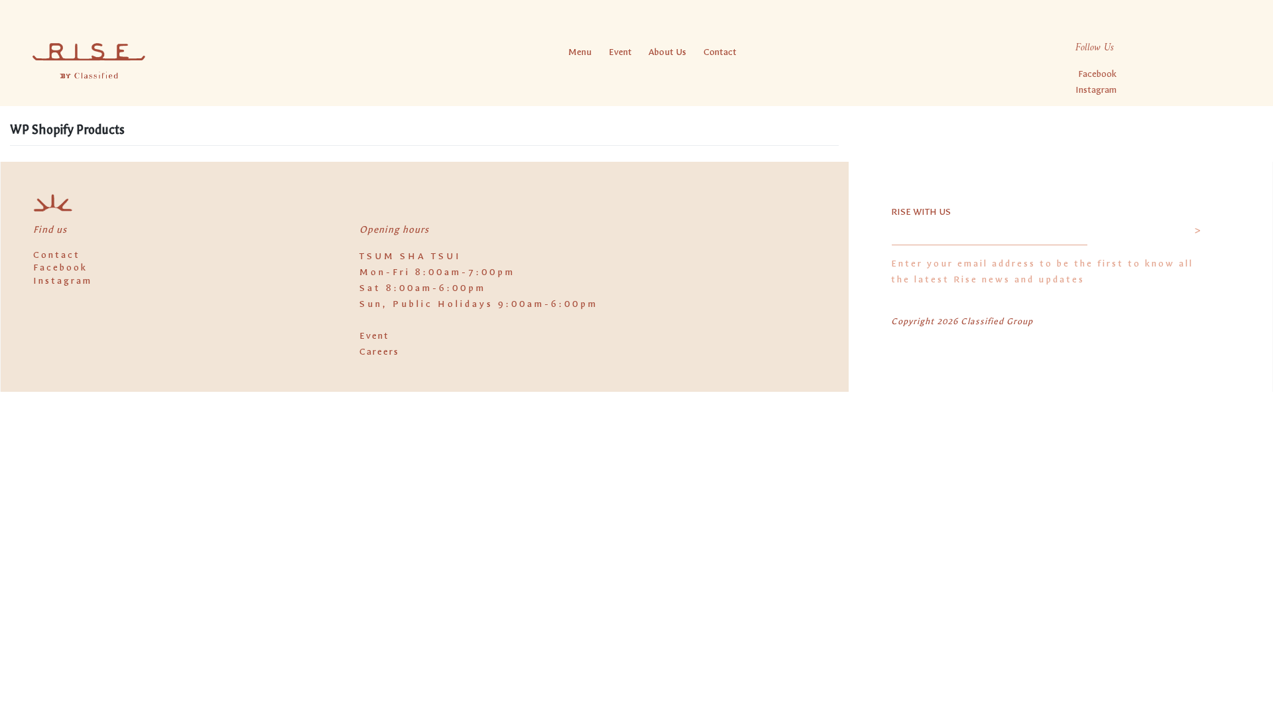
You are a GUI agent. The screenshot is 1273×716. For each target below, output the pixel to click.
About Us (667, 52)
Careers (379, 351)
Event (620, 52)
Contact (720, 52)
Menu (579, 52)
